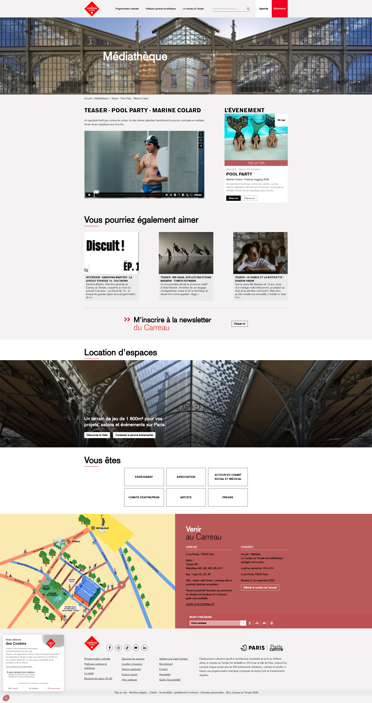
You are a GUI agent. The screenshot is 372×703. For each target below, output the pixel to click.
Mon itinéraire (200, 617)
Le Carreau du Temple (193, 8)
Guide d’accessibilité (169, 679)
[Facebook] (110, 648)
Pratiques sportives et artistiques (161, 8)
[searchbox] (231, 9)
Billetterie (280, 8)
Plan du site (121, 692)
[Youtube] (136, 648)
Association (186, 476)
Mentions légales (138, 692)
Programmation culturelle (127, 8)
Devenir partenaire (131, 669)
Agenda (263, 8)
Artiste (186, 497)
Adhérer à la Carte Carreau (173, 658)
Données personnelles (212, 692)
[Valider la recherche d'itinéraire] (243, 623)
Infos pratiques (129, 679)
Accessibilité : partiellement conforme (178, 692)
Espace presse (129, 674)
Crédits (153, 692)
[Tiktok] (127, 648)
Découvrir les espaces (133, 658)
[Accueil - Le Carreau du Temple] (92, 643)
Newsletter (165, 674)
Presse (227, 497)
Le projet (89, 673)
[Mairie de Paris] (262, 648)
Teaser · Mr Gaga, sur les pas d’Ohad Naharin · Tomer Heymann (186, 279)
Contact (163, 669)
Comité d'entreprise (144, 497)
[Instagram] (118, 648)
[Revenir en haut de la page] (361, 430)
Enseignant (144, 476)
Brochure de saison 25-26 (98, 678)
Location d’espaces (132, 663)
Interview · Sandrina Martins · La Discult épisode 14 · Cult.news (109, 279)
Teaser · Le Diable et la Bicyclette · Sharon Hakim (259, 279)
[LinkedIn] (144, 648)
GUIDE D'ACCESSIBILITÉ (200, 604)
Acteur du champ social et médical (228, 476)
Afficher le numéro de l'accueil (260, 587)
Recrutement (166, 663)
